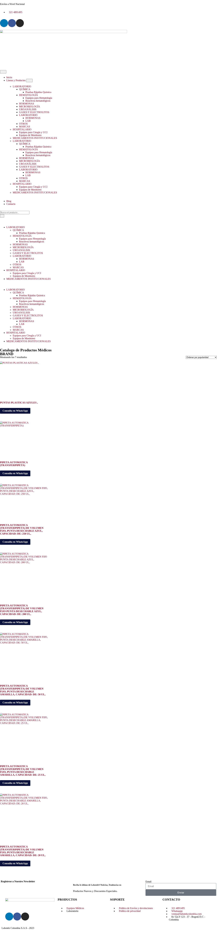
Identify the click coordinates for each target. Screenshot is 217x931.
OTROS (23, 123)
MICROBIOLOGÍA (29, 106)
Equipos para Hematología (38, 98)
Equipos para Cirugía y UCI (33, 132)
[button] (108, 284)
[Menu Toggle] (3, 71)
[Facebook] (12, 23)
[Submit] (2, 216)
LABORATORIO (22, 86)
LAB (28, 120)
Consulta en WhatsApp (15, 410)
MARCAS (24, 126)
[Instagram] (20, 23)
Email (148, 881)
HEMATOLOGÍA (28, 95)
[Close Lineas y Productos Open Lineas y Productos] (29, 80)
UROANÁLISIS (27, 109)
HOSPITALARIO (22, 129)
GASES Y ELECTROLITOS (34, 112)
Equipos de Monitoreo (30, 135)
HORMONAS (26, 103)
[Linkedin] (4, 23)
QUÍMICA (24, 89)
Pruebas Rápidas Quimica (38, 92)
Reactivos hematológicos (37, 100)
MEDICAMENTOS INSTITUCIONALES (35, 138)
